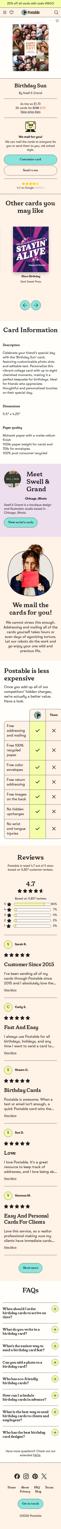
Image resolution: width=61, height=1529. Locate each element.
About (25, 1487)
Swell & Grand (32, 93)
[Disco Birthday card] (31, 249)
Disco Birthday (31, 276)
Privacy (25, 1491)
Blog (38, 1491)
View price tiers (30, 112)
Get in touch (30, 1503)
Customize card (30, 159)
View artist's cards (20, 522)
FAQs (36, 1455)
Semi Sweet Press (31, 281)
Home (12, 1487)
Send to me (30, 170)
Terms (49, 1487)
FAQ (37, 1487)
